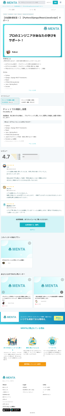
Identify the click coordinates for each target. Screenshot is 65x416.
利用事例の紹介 (6, 394)
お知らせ (5, 399)
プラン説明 (11, 9)
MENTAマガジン (47, 394)
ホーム (4, 6)
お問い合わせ (6, 404)
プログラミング (9, 6)
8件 (19, 154)
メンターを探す (46, 387)
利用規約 (25, 387)
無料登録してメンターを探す (32, 364)
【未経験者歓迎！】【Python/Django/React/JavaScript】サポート (28, 6)
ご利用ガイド (6, 392)
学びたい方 (5, 389)
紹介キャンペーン (7, 397)
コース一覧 (32, 9)
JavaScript (10, 14)
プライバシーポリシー (28, 392)
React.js (19, 14)
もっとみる (33, 90)
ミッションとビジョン (8, 401)
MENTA (33, 412)
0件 (19, 155)
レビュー (53, 9)
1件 (19, 156)
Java (15, 14)
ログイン (49, 2)
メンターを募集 (46, 389)
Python (5, 14)
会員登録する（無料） (32, 225)
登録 (55, 2)
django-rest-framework (28, 14)
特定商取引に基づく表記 (28, 389)
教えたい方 (5, 387)
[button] (61, 292)
